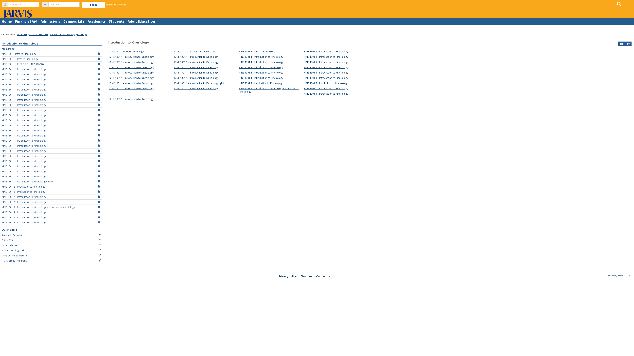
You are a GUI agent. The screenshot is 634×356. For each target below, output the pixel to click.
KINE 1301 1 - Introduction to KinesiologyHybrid (27, 181)
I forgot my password (116, 4)
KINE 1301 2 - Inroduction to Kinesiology (23, 186)
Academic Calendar (12, 235)
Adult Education (141, 21)
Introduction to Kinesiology (62, 34)
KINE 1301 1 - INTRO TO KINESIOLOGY (23, 64)
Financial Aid (26, 21)
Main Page (82, 34)
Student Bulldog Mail (13, 250)
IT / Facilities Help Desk (14, 260)
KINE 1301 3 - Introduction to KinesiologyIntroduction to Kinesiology (38, 207)
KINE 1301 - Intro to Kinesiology (19, 53)
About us (306, 276)
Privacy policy (288, 276)
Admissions (50, 21)
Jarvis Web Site (9, 245)
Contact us (323, 276)
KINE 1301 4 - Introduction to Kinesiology (24, 212)
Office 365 (7, 240)
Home (7, 21)
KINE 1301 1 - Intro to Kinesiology (20, 58)
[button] (628, 44)
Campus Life (73, 21)
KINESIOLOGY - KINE (38, 34)
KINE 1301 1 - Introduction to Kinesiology (24, 69)
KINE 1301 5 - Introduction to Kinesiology (24, 217)
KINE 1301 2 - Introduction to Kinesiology (24, 196)
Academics (97, 21)
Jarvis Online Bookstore (14, 255)
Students (116, 21)
